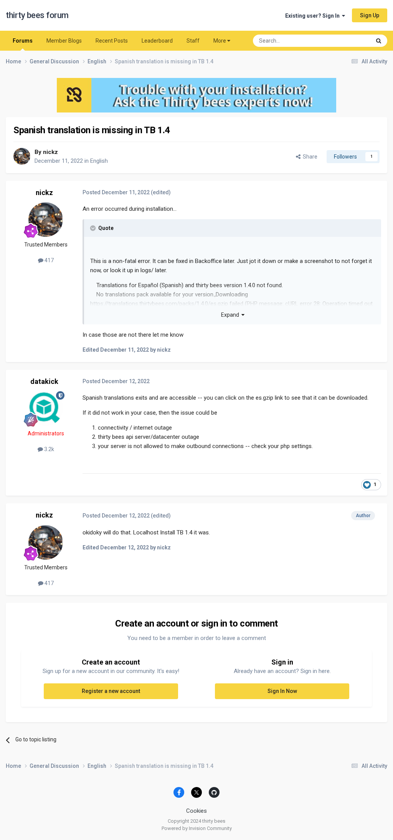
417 (48, 260)
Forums (23, 41)
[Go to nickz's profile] (21, 156)
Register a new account (111, 691)
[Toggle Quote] (93, 228)
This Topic (349, 40)
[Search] (378, 41)
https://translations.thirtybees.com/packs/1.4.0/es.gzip (159, 303)
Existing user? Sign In (313, 16)
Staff (193, 41)
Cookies (196, 810)
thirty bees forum (37, 15)
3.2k (48, 449)
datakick (44, 381)
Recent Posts (112, 41)
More (219, 41)
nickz (50, 152)
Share (309, 157)
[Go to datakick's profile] (45, 408)
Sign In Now (282, 691)
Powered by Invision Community (197, 828)
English (99, 160)
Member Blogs (64, 41)
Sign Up (369, 15)
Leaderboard (157, 41)
